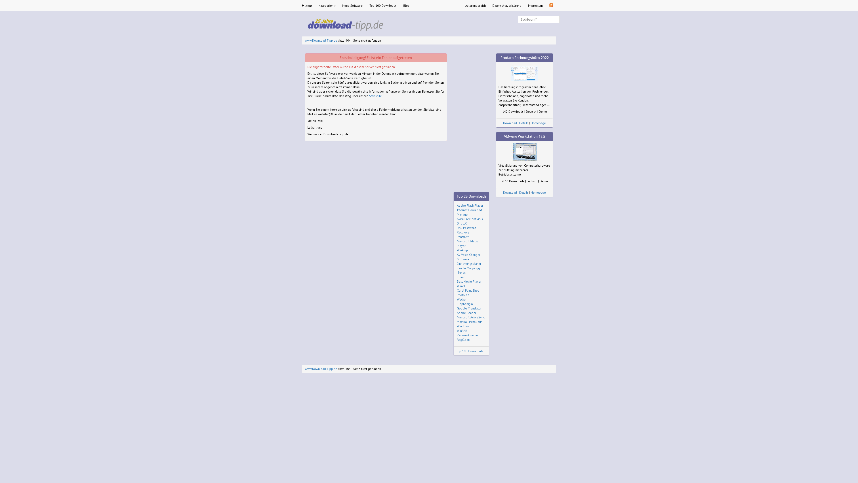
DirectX (462, 223)
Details (523, 123)
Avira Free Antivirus (470, 219)
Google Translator (469, 308)
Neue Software (352, 6)
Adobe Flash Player (470, 205)
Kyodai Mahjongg (468, 268)
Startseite (375, 96)
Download (510, 123)
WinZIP (462, 286)
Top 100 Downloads (383, 6)
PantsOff (463, 237)
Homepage (538, 123)
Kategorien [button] (326, 6)
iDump (461, 277)
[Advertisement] (471, 120)
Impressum (535, 6)
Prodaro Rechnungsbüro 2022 (524, 58)
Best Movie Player (469, 282)
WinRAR (462, 331)
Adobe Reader (466, 313)
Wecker (462, 299)
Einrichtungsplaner (469, 264)
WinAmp (462, 250)
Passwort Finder (467, 335)
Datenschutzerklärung (506, 6)
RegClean (463, 340)
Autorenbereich (475, 6)
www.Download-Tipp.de (321, 40)
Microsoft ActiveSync (471, 317)
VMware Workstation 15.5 (524, 136)
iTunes (461, 273)
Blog (406, 6)
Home (307, 5)
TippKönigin (465, 304)
